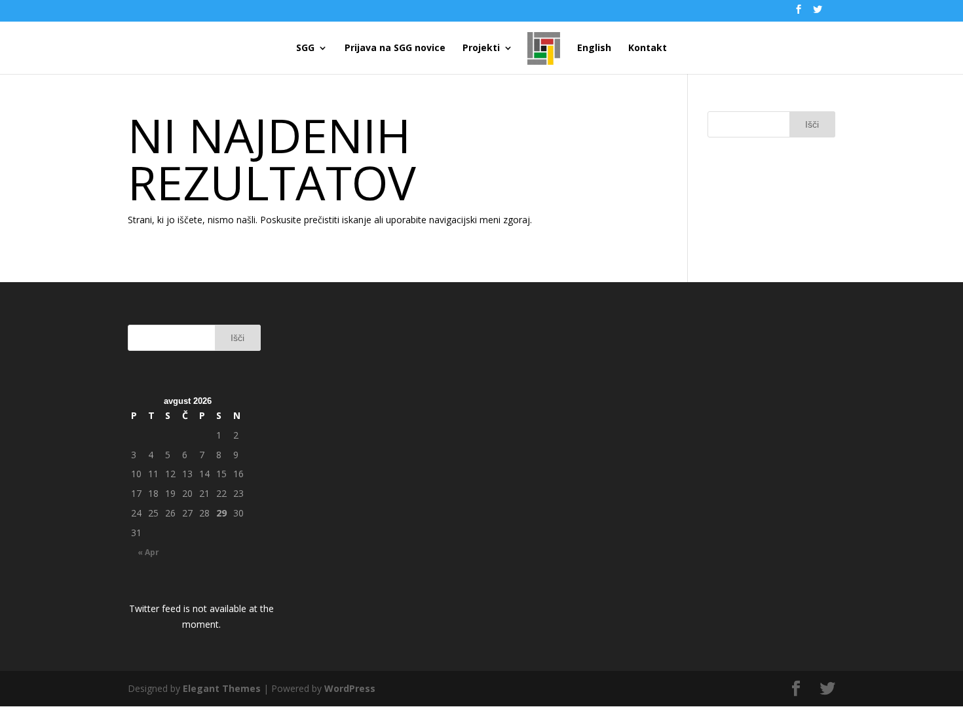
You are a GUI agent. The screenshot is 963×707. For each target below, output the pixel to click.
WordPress (349, 688)
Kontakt (647, 48)
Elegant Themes (222, 688)
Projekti (481, 48)
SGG (305, 48)
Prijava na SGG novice (395, 48)
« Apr (148, 552)
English (594, 48)
